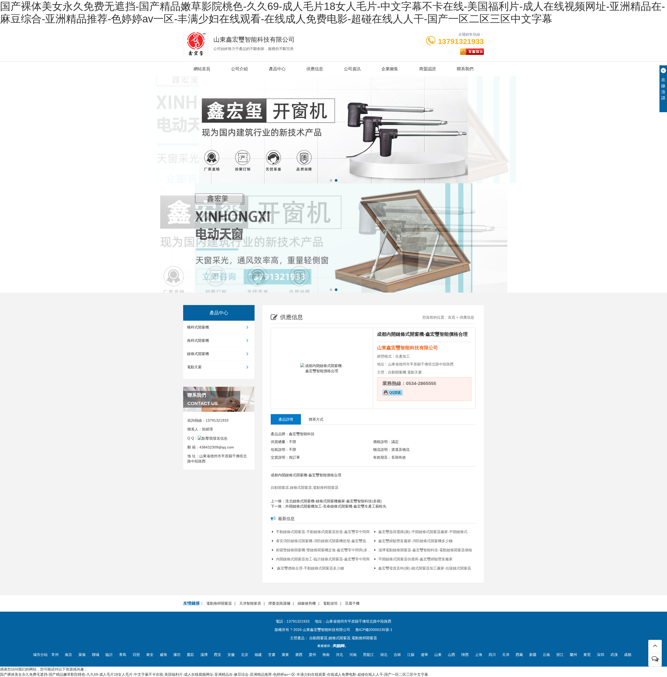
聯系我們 (465, 69)
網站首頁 (202, 69)
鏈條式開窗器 (301, 487)
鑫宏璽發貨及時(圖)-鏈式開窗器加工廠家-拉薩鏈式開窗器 (424, 568)
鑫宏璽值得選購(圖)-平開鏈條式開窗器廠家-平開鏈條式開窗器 (426, 532)
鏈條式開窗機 (198, 354)
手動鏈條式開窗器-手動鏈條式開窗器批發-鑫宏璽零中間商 (323, 532)
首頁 (451, 317)
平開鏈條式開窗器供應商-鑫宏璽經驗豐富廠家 (415, 559)
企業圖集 (389, 69)
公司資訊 (352, 69)
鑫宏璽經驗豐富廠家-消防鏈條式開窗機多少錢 (415, 541)
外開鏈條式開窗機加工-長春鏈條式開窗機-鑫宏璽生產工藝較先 (335, 506)
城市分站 (40, 655)
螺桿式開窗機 (198, 327)
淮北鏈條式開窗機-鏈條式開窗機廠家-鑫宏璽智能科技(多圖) (333, 501)
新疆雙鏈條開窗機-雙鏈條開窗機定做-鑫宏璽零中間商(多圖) (324, 550)
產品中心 (277, 69)
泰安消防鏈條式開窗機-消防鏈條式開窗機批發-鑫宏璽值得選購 (324, 541)
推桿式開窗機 (198, 340)
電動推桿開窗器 (325, 487)
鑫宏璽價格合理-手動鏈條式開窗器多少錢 (310, 568)
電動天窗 (194, 367)
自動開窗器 (280, 487)
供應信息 (314, 69)
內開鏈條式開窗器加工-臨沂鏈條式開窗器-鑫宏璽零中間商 (323, 559)
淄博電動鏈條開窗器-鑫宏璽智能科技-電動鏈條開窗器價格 (425, 550)
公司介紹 (239, 69)
